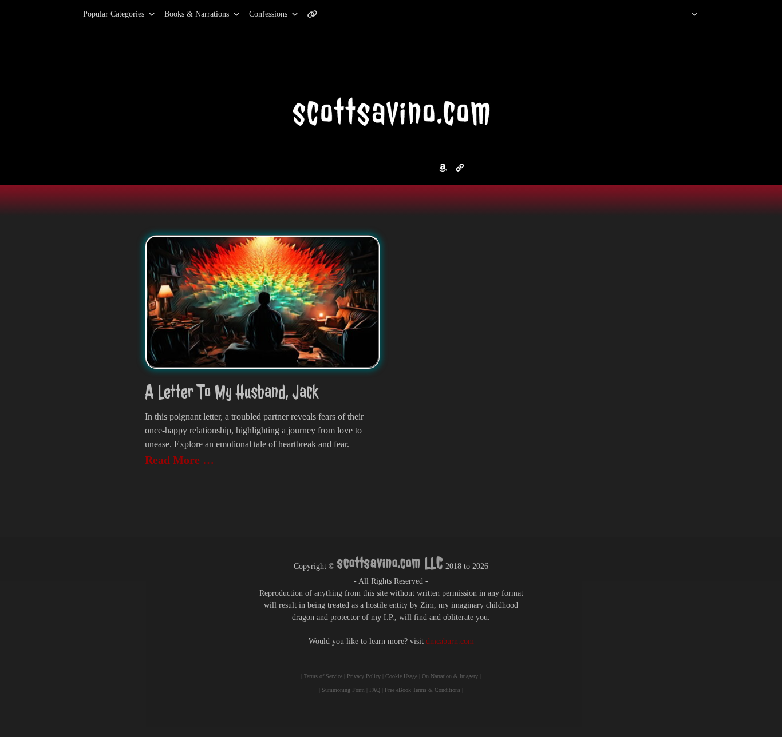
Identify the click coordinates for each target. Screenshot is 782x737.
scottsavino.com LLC (390, 563)
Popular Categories (101, 14)
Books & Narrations (196, 14)
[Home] (679, 14)
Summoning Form (343, 690)
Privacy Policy (364, 676)
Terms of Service (323, 676)
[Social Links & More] (317, 14)
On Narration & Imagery (450, 676)
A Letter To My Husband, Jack (231, 392)
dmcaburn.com (450, 641)
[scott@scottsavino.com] (358, 14)
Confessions (268, 14)
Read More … (179, 459)
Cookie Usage (401, 676)
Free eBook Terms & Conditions (422, 690)
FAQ (374, 690)
